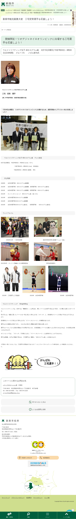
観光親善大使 (37, 12)
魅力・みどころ (25, 12)
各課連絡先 (46, 458)
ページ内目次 (7, 30)
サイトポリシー (37, 497)
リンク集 (46, 497)
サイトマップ (6, 497)
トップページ (9, 10)
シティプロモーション (38, 10)
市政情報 (23, 10)
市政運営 (29, 10)
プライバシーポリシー (17, 497)
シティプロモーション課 (10, 385)
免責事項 (29, 497)
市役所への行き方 (27, 458)
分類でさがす (16, 10)
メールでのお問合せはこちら (11, 393)
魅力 (31, 12)
